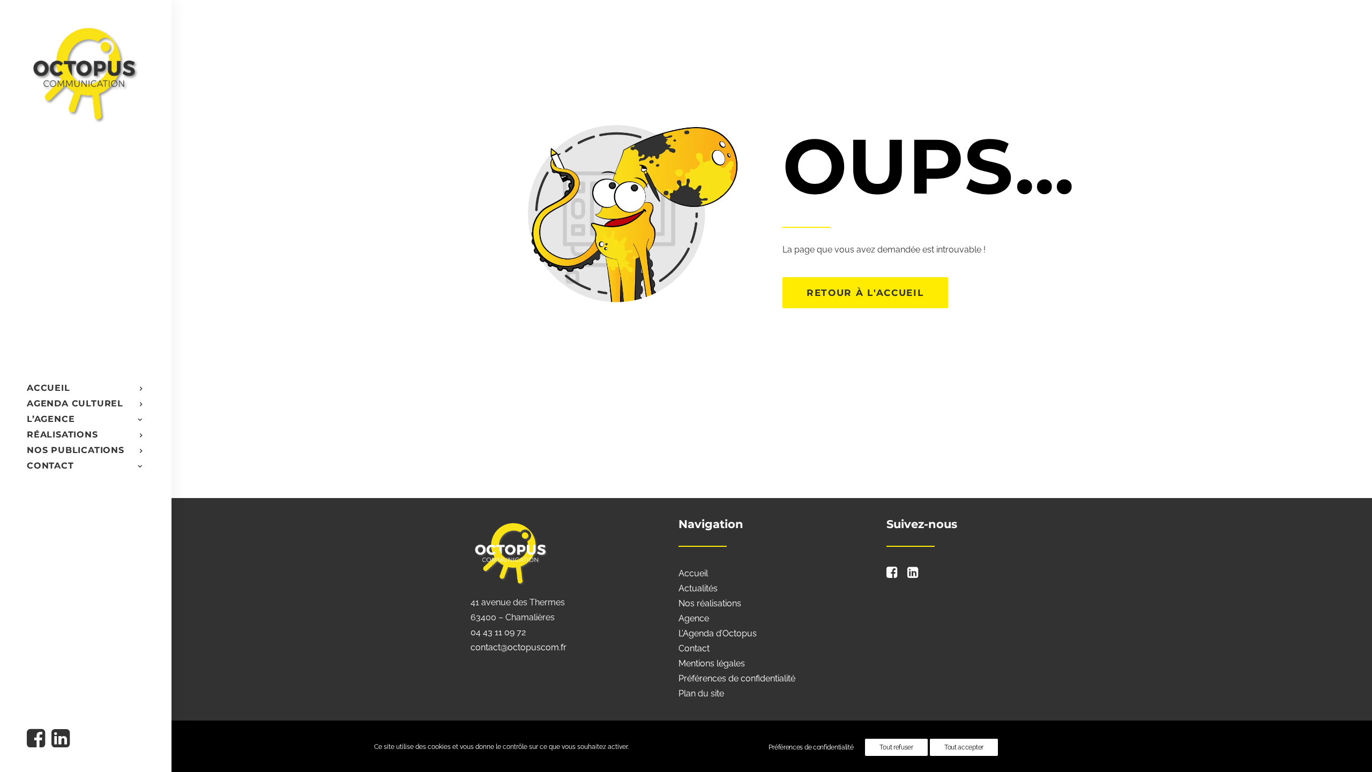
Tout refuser (896, 747)
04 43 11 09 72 (498, 632)
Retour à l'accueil (865, 292)
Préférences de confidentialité (736, 678)
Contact (694, 648)
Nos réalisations (709, 603)
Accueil (693, 573)
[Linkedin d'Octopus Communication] (60, 739)
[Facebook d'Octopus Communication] (38, 739)
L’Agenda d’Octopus (717, 633)
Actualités (698, 588)
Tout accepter (963, 747)
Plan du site (701, 693)
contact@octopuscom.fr (518, 647)
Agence (693, 618)
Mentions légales (711, 663)
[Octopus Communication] (85, 73)
